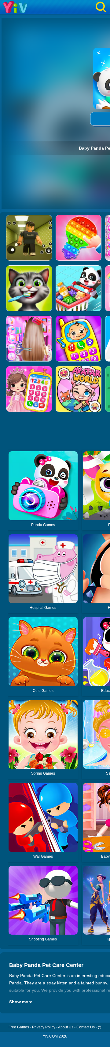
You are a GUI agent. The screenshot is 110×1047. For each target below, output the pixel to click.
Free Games (19, 1027)
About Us (65, 1027)
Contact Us (85, 1027)
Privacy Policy (43, 1027)
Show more (20, 1001)
